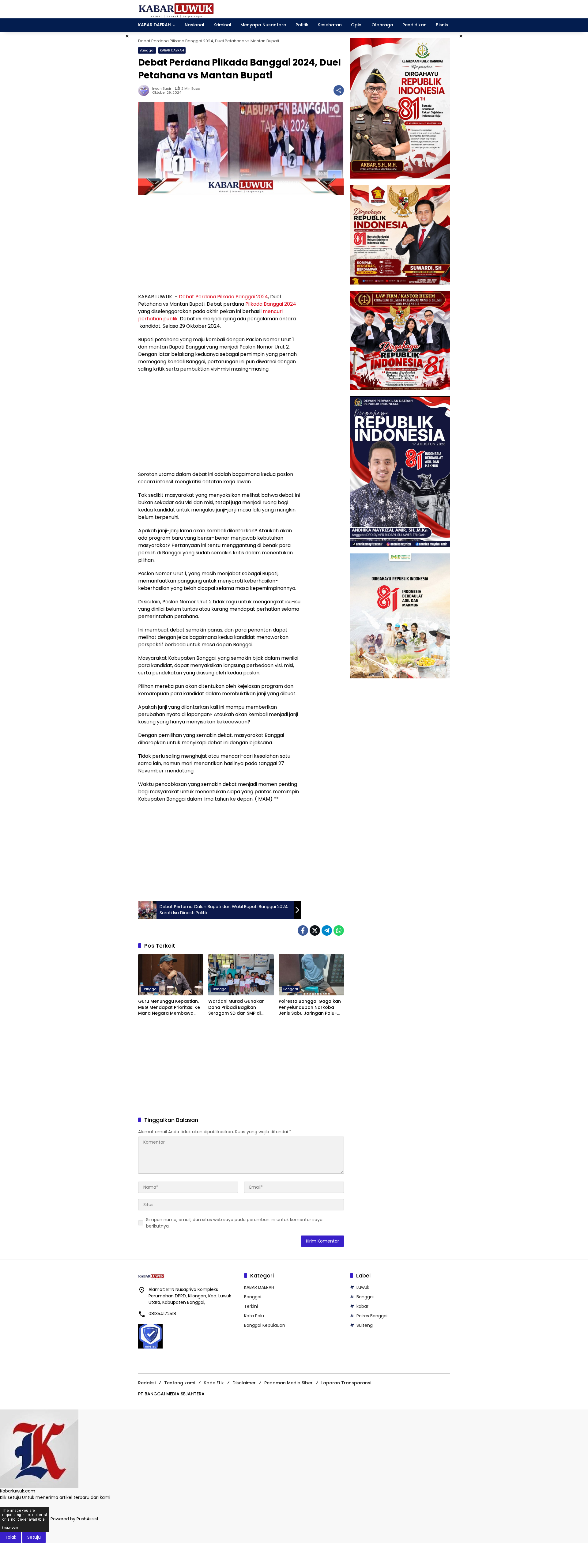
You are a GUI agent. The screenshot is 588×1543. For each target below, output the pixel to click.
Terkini (251, 1306)
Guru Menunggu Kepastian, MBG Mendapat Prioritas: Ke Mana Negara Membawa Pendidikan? (169, 1007)
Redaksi (147, 1383)
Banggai (147, 50)
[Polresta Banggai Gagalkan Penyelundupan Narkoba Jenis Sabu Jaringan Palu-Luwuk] (311, 974)
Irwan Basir (161, 88)
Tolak (10, 1537)
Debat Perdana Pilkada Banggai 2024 (223, 296)
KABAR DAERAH (172, 50)
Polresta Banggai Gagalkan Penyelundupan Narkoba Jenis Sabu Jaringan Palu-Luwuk (310, 1007)
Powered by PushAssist (75, 1519)
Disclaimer (244, 1383)
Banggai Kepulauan (264, 1325)
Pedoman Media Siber (288, 1383)
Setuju (34, 1537)
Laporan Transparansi (346, 1383)
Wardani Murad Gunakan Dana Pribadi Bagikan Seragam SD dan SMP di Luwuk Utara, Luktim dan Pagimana (236, 1007)
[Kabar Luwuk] (176, 9)
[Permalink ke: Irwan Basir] (145, 90)
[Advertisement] (219, 244)
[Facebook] (303, 930)
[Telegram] (327, 930)
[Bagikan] (339, 90)
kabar (362, 1306)
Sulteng (364, 1325)
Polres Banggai (371, 1316)
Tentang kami (179, 1383)
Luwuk (362, 1287)
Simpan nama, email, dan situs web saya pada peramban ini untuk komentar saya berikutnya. (234, 1223)
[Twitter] (315, 930)
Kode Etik (214, 1383)
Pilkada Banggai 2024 (270, 303)
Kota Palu (254, 1316)
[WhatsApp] (339, 930)
